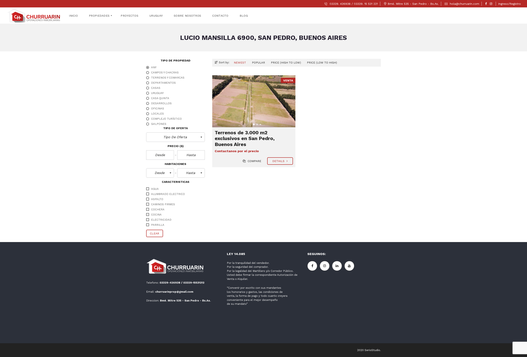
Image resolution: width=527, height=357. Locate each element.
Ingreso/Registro (509, 3)
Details (279, 161)
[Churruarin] (34, 15)
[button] (175, 137)
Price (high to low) (286, 62)
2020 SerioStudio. (369, 350)
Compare (254, 161)
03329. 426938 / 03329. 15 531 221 (353, 3)
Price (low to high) (322, 62)
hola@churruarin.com (464, 3)
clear (154, 233)
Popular (258, 62)
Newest (240, 62)
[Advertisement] (344, 307)
